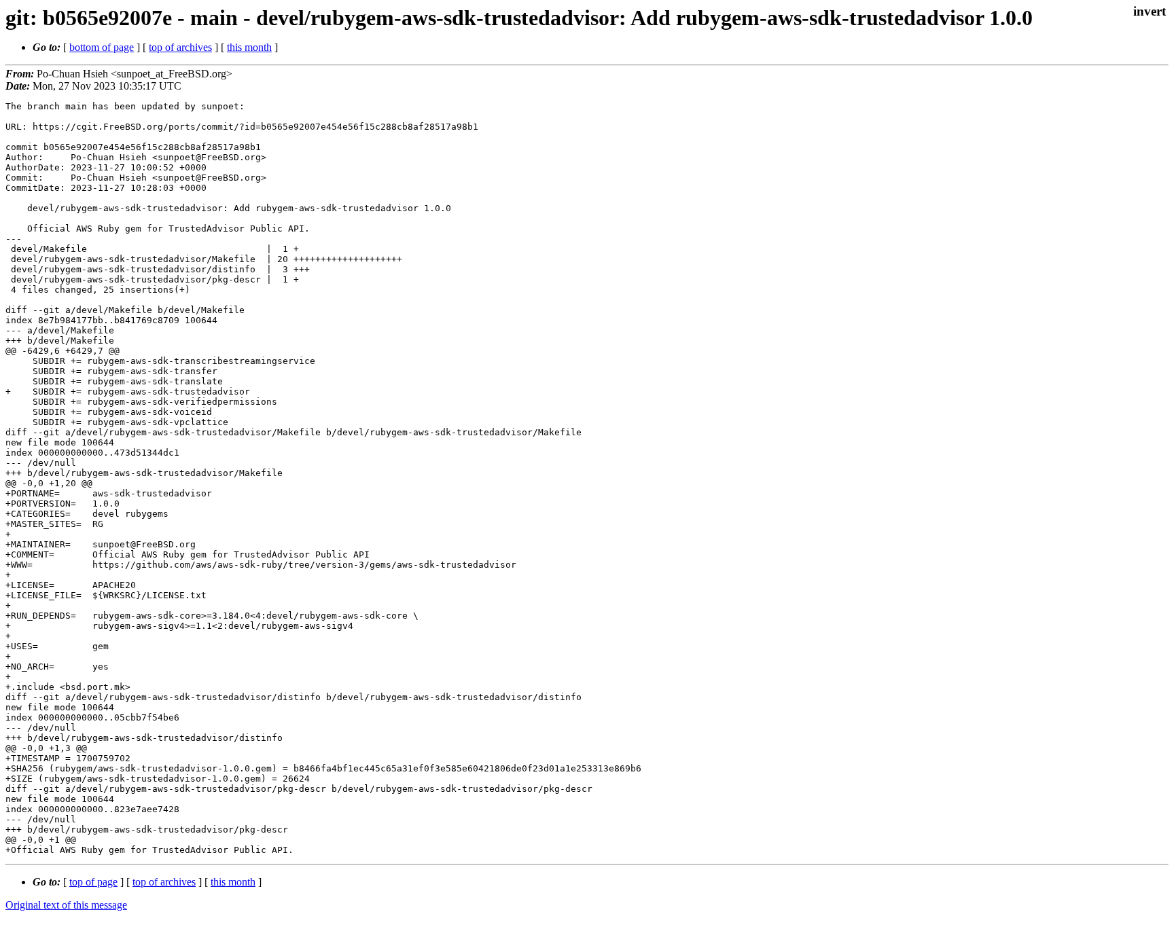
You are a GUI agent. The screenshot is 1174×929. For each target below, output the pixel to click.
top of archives (180, 47)
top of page (93, 882)
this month (249, 47)
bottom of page (101, 47)
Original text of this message (66, 905)
